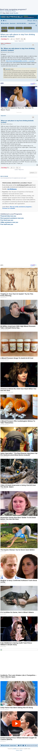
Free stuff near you (6, 224)
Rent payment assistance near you (12, 218)
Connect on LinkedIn (8, 208)
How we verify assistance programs (20, 206)
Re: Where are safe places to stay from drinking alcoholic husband (17, 49)
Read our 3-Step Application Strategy (8, 10)
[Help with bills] (19, 17)
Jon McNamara (12, 189)
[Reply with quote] (33, 45)
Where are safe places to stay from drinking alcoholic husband (17, 35)
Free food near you (6, 220)
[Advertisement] (14, 4)
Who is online (4, 176)
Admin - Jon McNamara (6, 43)
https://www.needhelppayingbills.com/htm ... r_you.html (20, 61)
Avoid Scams (13, 13)
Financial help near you (8, 216)
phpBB (14, 748)
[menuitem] (4, 21)
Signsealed (7, 69)
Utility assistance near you (9, 222)
